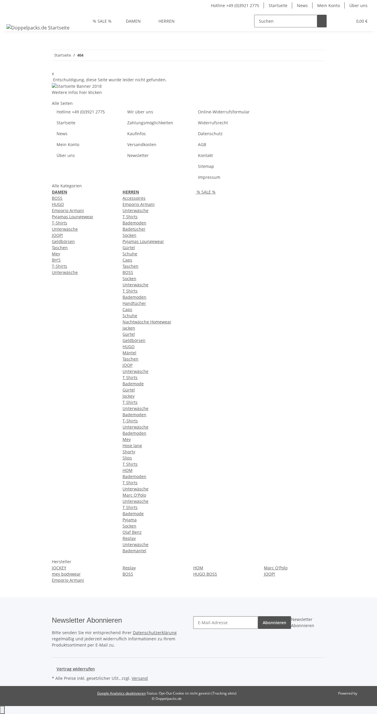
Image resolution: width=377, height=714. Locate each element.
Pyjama (130, 520)
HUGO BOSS (205, 574)
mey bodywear (66, 574)
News (302, 5)
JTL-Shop (365, 693)
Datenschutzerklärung (155, 632)
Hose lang (132, 445)
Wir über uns (140, 112)
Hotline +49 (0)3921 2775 (235, 5)
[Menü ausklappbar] (12, 16)
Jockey (129, 396)
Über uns (358, 5)
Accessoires (134, 198)
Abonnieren (274, 622)
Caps (127, 260)
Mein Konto (328, 5)
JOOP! (57, 235)
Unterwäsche (65, 229)
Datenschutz (210, 133)
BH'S (56, 260)
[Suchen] (322, 21)
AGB (202, 144)
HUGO (58, 204)
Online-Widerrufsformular (224, 112)
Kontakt (205, 155)
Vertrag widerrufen (76, 669)
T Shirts (130, 216)
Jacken (129, 328)
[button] (336, 21)
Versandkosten (141, 144)
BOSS (57, 198)
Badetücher (134, 229)
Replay (129, 538)
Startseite (278, 5)
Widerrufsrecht (213, 122)
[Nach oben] (2, 710)
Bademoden (134, 223)
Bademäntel (134, 550)
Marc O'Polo (134, 495)
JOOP (128, 365)
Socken (129, 235)
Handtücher (134, 303)
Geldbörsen (63, 241)
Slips (127, 458)
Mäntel (129, 353)
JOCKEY (59, 568)
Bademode (133, 383)
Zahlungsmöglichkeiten (150, 122)
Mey (56, 254)
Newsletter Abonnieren (302, 622)
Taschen (60, 247)
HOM (128, 470)
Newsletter (138, 155)
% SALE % (206, 192)
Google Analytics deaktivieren (121, 693)
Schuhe (130, 254)
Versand (140, 678)
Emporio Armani (68, 210)
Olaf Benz (132, 532)
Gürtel (129, 247)
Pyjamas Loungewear (72, 216)
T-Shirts (59, 223)
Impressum (209, 177)
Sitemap (206, 166)
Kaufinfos (136, 133)
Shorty (129, 451)
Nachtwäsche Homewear (147, 322)
